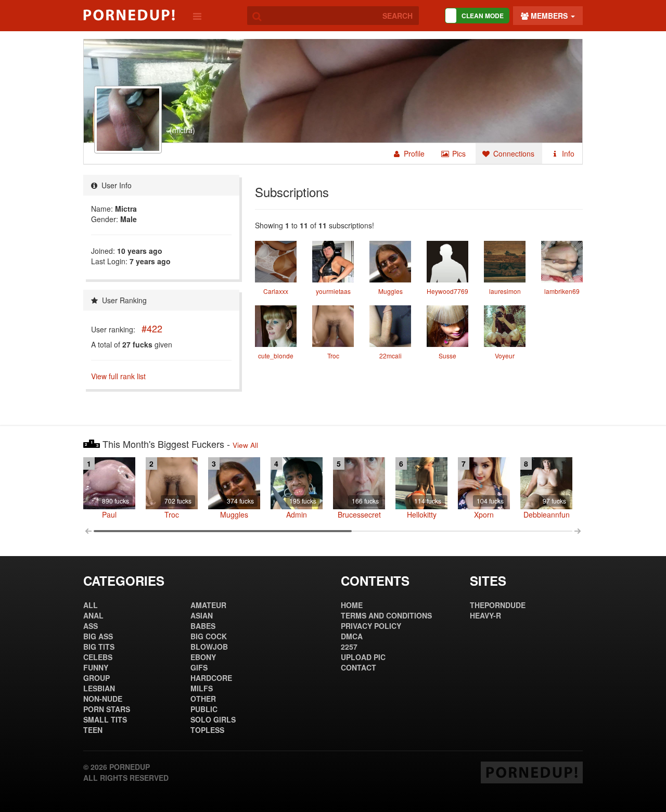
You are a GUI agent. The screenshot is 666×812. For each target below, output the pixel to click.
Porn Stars (106, 709)
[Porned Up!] (129, 15)
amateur (208, 605)
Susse (447, 355)
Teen (93, 730)
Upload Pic (363, 657)
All (90, 605)
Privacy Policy (371, 626)
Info (567, 153)
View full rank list (118, 376)
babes (202, 626)
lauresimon (505, 291)
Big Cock (208, 636)
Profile (413, 153)
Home (352, 605)
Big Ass (98, 636)
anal (93, 615)
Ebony (203, 657)
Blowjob (209, 646)
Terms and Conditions (386, 615)
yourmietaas (333, 291)
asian (201, 615)
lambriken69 (562, 291)
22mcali (390, 355)
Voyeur (505, 355)
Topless (207, 730)
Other (203, 698)
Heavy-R (485, 615)
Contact (358, 667)
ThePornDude (498, 605)
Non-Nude (102, 698)
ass (90, 626)
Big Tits (98, 646)
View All (245, 445)
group (96, 678)
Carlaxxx (275, 291)
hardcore (211, 678)
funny (95, 667)
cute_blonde (275, 355)
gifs (199, 667)
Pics (458, 153)
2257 (349, 646)
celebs (97, 657)
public (203, 709)
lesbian (99, 688)
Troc (333, 355)
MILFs (201, 688)
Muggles (390, 291)
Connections (512, 153)
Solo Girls (213, 719)
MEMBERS (549, 15)
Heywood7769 (447, 291)
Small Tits (105, 719)
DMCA (352, 636)
